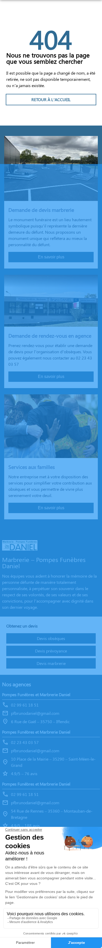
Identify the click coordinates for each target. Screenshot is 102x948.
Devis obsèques (51, 638)
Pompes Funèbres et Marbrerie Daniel (36, 694)
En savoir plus (51, 257)
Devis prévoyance (51, 650)
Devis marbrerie (51, 663)
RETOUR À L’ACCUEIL (51, 99)
